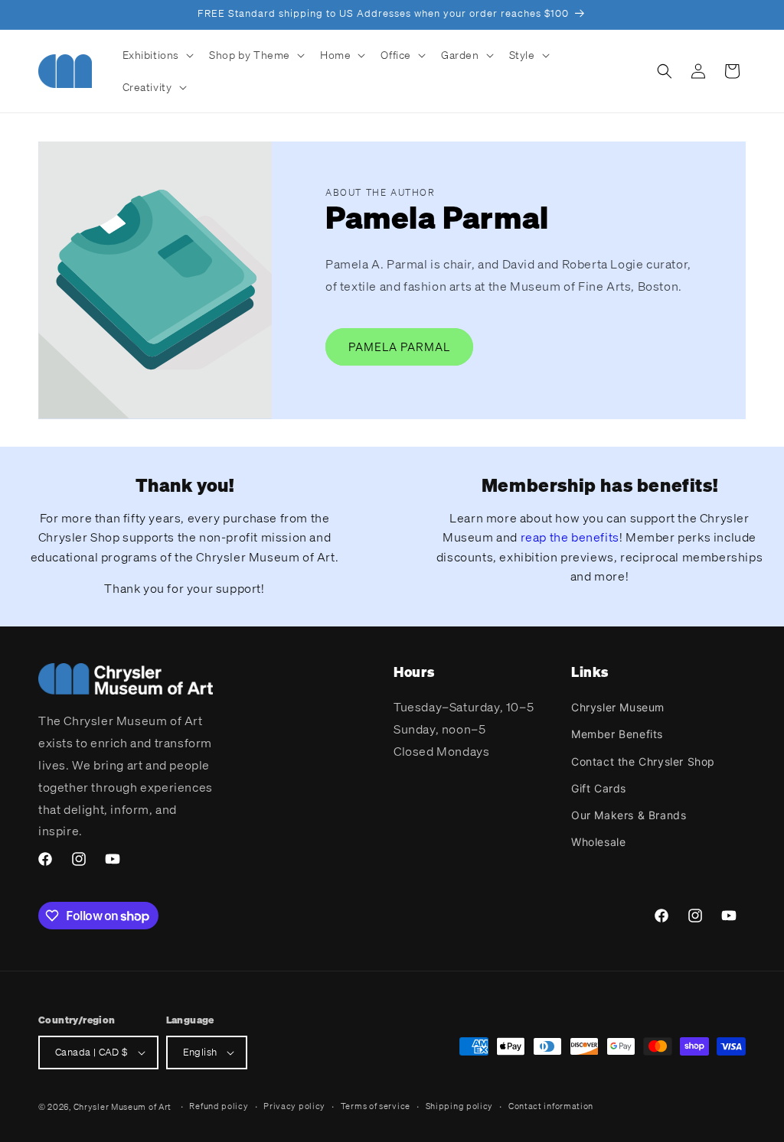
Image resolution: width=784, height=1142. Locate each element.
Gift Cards (598, 788)
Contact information (550, 1106)
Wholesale (598, 841)
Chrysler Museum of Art (123, 1106)
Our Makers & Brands (628, 815)
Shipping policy (460, 1106)
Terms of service (375, 1106)
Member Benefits (617, 733)
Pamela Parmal (399, 346)
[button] (157, 55)
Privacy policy (294, 1106)
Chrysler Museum (618, 707)
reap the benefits (570, 537)
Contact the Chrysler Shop (643, 761)
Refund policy (218, 1106)
